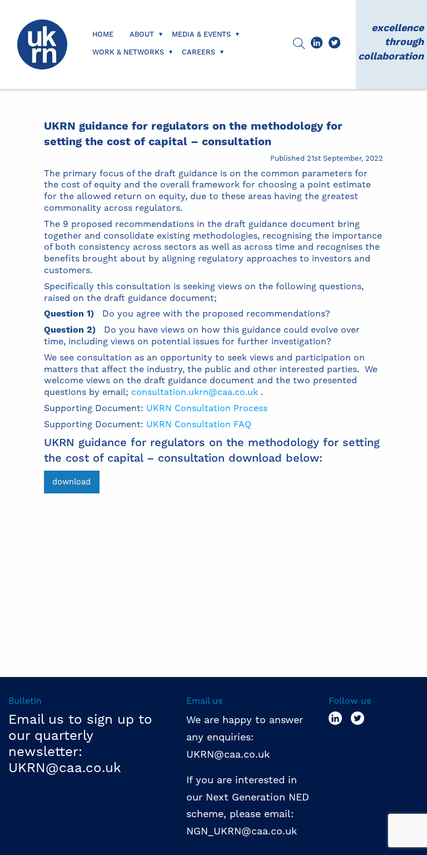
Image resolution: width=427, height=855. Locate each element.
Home (102, 34)
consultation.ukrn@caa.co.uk (194, 392)
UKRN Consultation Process (206, 408)
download (71, 481)
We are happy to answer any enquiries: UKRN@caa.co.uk (244, 736)
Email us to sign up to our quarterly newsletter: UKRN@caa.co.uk (80, 743)
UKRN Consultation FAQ (198, 424)
